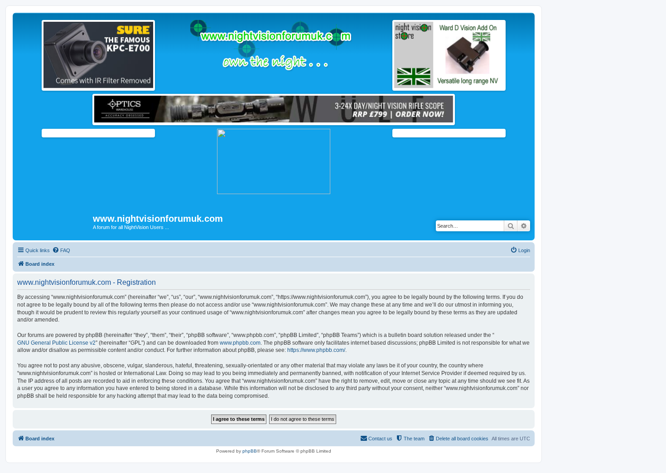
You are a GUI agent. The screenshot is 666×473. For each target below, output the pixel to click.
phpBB (249, 451)
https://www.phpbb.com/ (316, 350)
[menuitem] (61, 250)
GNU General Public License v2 (56, 343)
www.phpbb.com (240, 343)
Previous (34, 53)
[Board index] (54, 221)
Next (162, 53)
